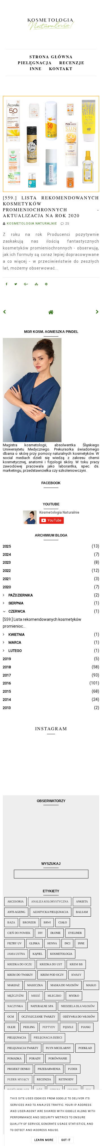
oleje (11, 1027)
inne (81, 943)
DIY (40, 932)
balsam (82, 912)
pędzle (68, 1027)
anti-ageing (16, 912)
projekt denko (18, 1068)
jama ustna (16, 953)
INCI (67, 943)
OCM (10, 1016)
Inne (36, 69)
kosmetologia (61, 953)
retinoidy (66, 1079)
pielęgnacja (16, 1037)
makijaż (13, 985)
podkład (85, 1048)
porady (35, 1058)
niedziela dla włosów (78, 1006)
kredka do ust (51, 964)
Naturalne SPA (42, 1006)
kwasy (76, 974)
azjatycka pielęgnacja (50, 912)
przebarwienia (49, 1068)
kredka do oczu (19, 964)
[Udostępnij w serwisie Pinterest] (46, 285)
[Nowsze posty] (4, 312)
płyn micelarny (58, 1048)
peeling (29, 1027)
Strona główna (51, 57)
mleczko (54, 995)
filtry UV (14, 943)
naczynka (15, 1006)
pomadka (14, 1058)
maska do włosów (64, 985)
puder (72, 1068)
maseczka (35, 985)
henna (52, 943)
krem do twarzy (20, 974)
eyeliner (75, 932)
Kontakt (61, 69)
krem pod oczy (52, 974)
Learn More (43, 1140)
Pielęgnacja (36, 63)
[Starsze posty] (97, 312)
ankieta (82, 901)
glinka (34, 943)
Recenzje (71, 63)
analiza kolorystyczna (49, 901)
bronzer (29, 922)
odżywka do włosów (79, 1016)
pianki (85, 1027)
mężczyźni (15, 995)
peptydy (48, 1027)
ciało (62, 922)
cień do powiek (18, 932)
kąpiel (37, 953)
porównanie (57, 1058)
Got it (66, 1140)
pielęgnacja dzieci (48, 1037)
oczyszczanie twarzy (38, 1016)
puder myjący (18, 1079)
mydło (74, 995)
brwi (47, 922)
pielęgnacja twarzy (22, 1048)
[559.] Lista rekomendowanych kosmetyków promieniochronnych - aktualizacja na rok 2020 (51, 206)
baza (11, 922)
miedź (35, 995)
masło (91, 985)
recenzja (44, 1079)
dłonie (55, 932)
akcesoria (15, 901)
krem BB (76, 964)
